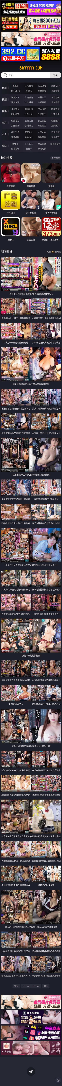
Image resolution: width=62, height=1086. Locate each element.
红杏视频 (15, 148)
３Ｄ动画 (55, 97)
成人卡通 (42, 109)
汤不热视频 (55, 143)
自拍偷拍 (29, 97)
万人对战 (42, 85)
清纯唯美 (29, 125)
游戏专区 (55, 85)
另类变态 (55, 114)
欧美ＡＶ (42, 97)
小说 (4, 134)
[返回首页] (58, 1080)
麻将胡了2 (15, 90)
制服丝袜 (15, 114)
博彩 (4, 87)
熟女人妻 (15, 102)
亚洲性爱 (15, 109)
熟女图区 (42, 125)
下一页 (36, 986)
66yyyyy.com (31, 68)
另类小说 (29, 137)
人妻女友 (42, 132)
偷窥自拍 (15, 120)
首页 (16, 986)
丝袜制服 (29, 102)
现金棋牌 (42, 90)
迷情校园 (15, 137)
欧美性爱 (55, 109)
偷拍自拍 (29, 109)
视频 (4, 99)
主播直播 (42, 102)
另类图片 (55, 125)
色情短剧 (42, 148)
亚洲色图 (29, 120)
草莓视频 (42, 143)
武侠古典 (55, 132)
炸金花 (29, 90)
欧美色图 (42, 120)
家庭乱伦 (29, 132)
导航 (4, 145)
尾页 (46, 986)
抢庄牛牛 (55, 90)
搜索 (55, 75)
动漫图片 (55, 120)
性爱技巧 (55, 137)
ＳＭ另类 (55, 102)
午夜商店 (29, 143)
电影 (4, 111)
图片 (4, 122)
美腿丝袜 (15, 125)
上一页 (26, 986)
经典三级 (29, 114)
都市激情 (15, 132)
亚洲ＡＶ (15, 97)
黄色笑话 (42, 137)
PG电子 (15, 85)
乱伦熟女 (42, 114)
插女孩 (15, 143)
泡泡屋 (29, 148)
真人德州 (29, 85)
